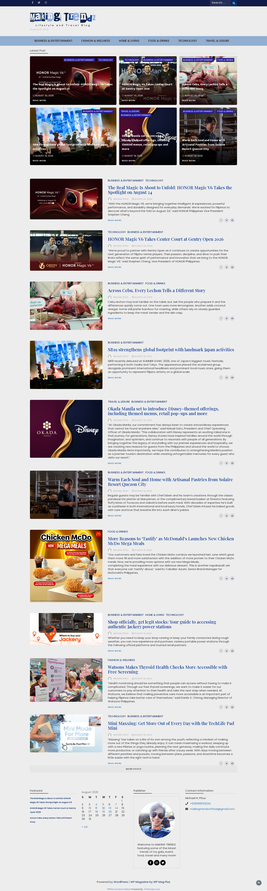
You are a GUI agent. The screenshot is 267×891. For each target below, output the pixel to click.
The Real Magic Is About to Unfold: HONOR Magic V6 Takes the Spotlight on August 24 (73, 86)
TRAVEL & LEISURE (217, 41)
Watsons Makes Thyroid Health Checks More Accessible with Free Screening (167, 669)
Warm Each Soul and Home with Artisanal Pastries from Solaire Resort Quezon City (203, 144)
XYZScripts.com (152, 889)
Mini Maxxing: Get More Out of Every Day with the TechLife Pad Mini (171, 725)
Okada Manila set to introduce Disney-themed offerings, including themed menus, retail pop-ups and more (146, 142)
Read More (39, 100)
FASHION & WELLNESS (95, 41)
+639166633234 (200, 803)
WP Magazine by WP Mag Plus (150, 882)
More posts (133, 768)
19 (103, 812)
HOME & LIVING (129, 41)
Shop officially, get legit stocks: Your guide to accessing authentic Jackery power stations (162, 624)
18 (96, 812)
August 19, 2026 (44, 155)
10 (90, 808)
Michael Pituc (121, 199)
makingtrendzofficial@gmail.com (212, 809)
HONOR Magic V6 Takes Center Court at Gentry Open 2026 (147, 86)
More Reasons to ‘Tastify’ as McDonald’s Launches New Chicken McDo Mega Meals (171, 541)
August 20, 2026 (44, 95)
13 (110, 808)
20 (110, 812)
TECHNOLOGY (187, 41)
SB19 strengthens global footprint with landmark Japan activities (70, 146)
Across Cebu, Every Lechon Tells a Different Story (204, 86)
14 (116, 808)
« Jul (84, 827)
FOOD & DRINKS (158, 41)
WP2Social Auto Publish (119, 889)
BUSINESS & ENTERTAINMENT (53, 41)
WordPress (121, 882)
